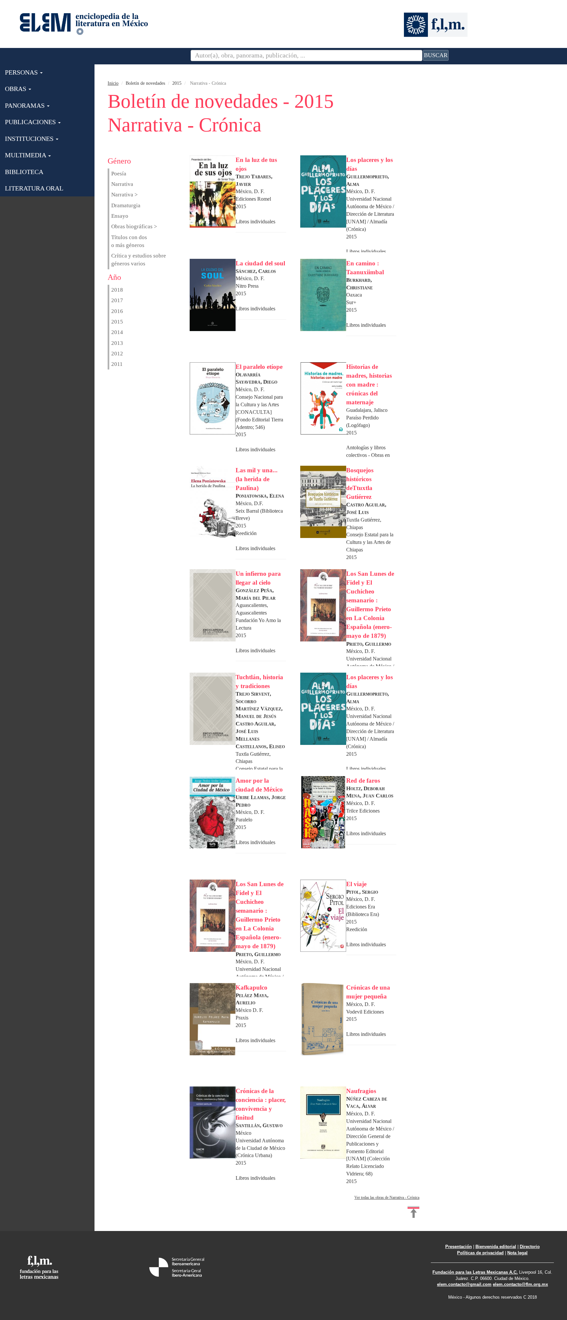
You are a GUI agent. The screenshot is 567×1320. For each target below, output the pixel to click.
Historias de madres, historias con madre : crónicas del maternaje (369, 384)
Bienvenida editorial (495, 1246)
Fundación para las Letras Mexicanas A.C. (475, 1272)
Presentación (458, 1246)
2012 (117, 353)
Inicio (113, 83)
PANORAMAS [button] (25, 105)
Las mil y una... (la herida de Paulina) (257, 479)
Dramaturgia (125, 205)
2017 (117, 300)
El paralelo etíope (259, 366)
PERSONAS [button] (22, 72)
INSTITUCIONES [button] (30, 138)
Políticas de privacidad (480, 1252)
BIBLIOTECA (24, 171)
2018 (117, 290)
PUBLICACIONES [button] (31, 121)
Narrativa (122, 184)
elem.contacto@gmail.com (464, 1284)
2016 (117, 311)
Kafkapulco (251, 987)
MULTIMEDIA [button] (26, 155)
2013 (117, 343)
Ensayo (119, 216)
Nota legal (517, 1252)
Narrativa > (124, 194)
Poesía (118, 173)
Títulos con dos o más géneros (129, 241)
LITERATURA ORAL (34, 188)
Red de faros (363, 780)
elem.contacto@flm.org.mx (520, 1284)
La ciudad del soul (260, 263)
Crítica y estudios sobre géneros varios (138, 260)
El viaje (356, 884)
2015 (117, 322)
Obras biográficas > (134, 226)
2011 (117, 364)
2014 (117, 332)
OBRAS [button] (16, 88)
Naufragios (361, 1090)
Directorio (530, 1246)
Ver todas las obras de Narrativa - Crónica (386, 1197)
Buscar (436, 55)
